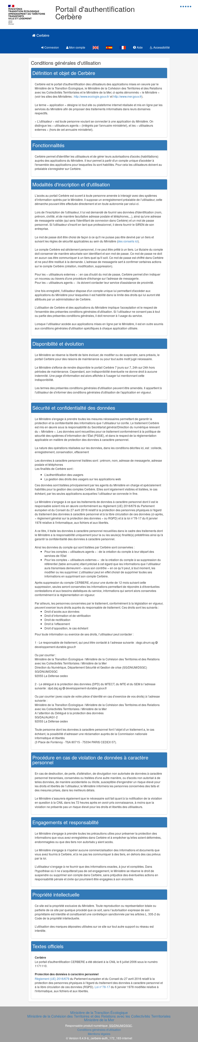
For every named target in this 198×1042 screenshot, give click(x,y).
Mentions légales (99, 1034)
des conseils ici (128, 241)
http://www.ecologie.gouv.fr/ (91, 96)
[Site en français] (122, 47)
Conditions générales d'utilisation (99, 1029)
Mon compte (76, 47)
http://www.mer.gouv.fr (127, 96)
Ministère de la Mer (99, 1019)
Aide (139, 47)
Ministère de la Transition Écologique (99, 1012)
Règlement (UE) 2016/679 (52, 978)
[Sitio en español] (109, 47)
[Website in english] (95, 47)
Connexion (51, 47)
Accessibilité (161, 47)
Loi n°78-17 (102, 987)
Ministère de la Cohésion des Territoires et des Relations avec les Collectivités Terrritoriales (99, 1016)
